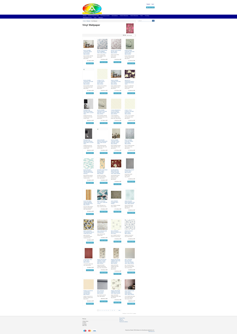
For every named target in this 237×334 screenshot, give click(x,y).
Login (153, 4)
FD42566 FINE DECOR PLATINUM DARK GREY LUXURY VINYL (88, 141)
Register (148, 4)
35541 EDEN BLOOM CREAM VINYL (102, 231)
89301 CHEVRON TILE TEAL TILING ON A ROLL (102, 202)
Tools (95, 17)
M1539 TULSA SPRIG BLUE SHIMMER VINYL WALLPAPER (102, 52)
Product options (90, 63)
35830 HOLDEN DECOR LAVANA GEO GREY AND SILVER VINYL (102, 141)
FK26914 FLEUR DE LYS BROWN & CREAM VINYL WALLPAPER (88, 292)
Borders (84, 15)
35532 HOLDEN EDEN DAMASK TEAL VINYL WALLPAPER (130, 202)
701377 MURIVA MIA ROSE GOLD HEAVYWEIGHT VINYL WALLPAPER (129, 292)
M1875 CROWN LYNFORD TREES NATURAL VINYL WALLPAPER (115, 141)
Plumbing (147, 15)
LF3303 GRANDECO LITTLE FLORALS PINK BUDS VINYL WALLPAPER (115, 112)
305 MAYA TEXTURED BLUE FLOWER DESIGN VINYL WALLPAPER (102, 171)
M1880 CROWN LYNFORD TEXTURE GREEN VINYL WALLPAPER (129, 52)
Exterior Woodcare (124, 15)
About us (121, 319)
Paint (141, 15)
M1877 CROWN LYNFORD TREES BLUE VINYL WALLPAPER (129, 141)
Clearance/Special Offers (93, 15)
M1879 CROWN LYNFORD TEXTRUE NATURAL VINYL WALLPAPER (102, 112)
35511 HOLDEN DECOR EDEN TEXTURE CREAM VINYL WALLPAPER (129, 261)
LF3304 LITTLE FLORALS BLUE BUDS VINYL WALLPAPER (101, 82)
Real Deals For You (87, 17)
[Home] (92, 8)
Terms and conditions (123, 321)
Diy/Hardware (115, 15)
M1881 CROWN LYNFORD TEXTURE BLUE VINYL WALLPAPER (116, 82)
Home (84, 21)
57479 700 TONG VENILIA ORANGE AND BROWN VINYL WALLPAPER (88, 202)
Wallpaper (101, 17)
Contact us (121, 320)
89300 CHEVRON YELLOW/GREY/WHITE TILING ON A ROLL (88, 232)
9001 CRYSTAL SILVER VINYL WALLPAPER (100, 292)
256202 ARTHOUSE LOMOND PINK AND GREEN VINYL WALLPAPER (115, 261)
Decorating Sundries (104, 15)
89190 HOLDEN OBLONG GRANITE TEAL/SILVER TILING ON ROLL (88, 171)
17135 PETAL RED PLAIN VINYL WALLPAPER (87, 261)
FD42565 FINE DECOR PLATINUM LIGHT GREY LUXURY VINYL (88, 112)
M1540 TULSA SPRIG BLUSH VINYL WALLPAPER (116, 52)
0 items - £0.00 (151, 7)
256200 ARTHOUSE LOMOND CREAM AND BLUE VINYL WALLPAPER (101, 261)
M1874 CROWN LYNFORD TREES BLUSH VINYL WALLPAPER (87, 52)
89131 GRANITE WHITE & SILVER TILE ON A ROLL (116, 232)
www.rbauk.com (151, 331)
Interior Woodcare (134, 15)
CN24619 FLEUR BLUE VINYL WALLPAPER (129, 232)
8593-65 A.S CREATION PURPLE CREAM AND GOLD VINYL (129, 82)
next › (119, 310)
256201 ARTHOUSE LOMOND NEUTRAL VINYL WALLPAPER (115, 292)
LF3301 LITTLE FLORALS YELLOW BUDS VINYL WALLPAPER (129, 112)
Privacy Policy (122, 318)
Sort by (124, 35)
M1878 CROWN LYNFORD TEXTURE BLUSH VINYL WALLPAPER (88, 82)
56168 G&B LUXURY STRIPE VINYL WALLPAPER (129, 171)
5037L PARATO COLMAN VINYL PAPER (114, 202)
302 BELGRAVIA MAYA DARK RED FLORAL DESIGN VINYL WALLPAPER (115, 171)
